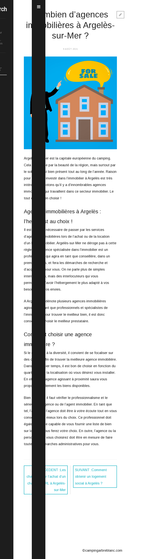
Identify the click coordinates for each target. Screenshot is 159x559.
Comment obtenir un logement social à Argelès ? (91, 476)
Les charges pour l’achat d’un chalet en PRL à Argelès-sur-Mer (46, 480)
